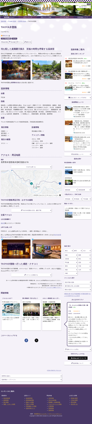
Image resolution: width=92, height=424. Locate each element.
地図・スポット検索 (9, 404)
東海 (66, 266)
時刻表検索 (6, 398)
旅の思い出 (74, 404)
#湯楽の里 (67, 293)
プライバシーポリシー (55, 414)
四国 (66, 269)
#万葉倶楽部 (84, 293)
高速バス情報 (30, 404)
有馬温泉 (67, 199)
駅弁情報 (73, 402)
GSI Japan (49, 195)
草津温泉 (76, 199)
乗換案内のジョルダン (40, 414)
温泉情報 (5, 42)
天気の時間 (74, 400)
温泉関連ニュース (78, 154)
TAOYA (14, 38)
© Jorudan (56, 195)
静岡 (75, 250)
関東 (66, 255)
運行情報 (6, 402)
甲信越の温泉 (12, 21)
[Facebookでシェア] (26, 340)
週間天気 (28, 42)
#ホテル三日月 (75, 296)
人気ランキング (27, 17)
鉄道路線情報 (30, 400)
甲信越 (67, 262)
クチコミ (20, 42)
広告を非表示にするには (54, 370)
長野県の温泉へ (6, 376)
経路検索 (6, 400)
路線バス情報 (30, 402)
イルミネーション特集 (55, 404)
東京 (66, 250)
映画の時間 (74, 398)
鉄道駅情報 (29, 398)
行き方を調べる (31, 167)
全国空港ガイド (30, 408)
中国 (79, 266)
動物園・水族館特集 (54, 402)
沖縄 (66, 273)
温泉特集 (3, 21)
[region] (31, 183)
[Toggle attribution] (60, 195)
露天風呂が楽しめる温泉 (72, 286)
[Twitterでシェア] (36, 340)
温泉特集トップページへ (9, 379)
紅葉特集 (51, 406)
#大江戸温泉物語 (75, 293)
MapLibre (41, 195)
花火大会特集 (52, 400)
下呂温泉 (85, 199)
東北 (79, 259)
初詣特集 (51, 408)
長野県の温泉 (22, 21)
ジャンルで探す (64, 17)
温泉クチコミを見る (73, 349)
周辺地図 (13, 42)
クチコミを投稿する (32, 275)
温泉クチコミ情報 (46, 17)
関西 (79, 255)
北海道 (67, 259)
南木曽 (3, 223)
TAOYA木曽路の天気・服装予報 (32, 210)
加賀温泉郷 (81, 190)
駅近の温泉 (68, 289)
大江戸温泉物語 (6, 38)
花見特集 (51, 398)
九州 (79, 269)
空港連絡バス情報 (31, 406)
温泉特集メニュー (9, 17)
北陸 (79, 262)
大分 (84, 250)
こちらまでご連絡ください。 (54, 287)
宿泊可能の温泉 (69, 282)
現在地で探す (83, 7)
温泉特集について (82, 17)
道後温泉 (67, 190)
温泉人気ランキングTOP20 (78, 97)
